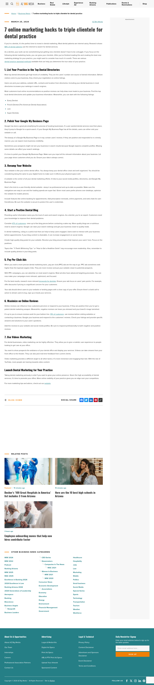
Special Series (79, 591)
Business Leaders (12, 612)
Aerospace (9, 594)
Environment (44, 603)
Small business (79, 583)
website (47, 383)
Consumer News (45, 582)
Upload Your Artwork (50, 662)
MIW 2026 (9, 557)
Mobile (76, 576)
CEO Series (46, 557)
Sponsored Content (49, 667)
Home (13, 13)
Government (44, 611)
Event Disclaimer (85, 660)
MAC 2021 (52, 567)
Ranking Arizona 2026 (14, 587)
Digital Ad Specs (48, 647)
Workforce (77, 613)
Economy (42, 592)
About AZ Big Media (12, 642)
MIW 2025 (9, 572)
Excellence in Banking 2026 (16, 579)
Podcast (8, 565)
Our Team (8, 647)
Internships (9, 652)
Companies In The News (54, 564)
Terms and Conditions (87, 666)
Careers (8, 657)
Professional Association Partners (18, 662)
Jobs (75, 565)
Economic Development (48, 585)
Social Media (78, 587)
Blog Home (15, 400)
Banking (8, 598)
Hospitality (77, 561)
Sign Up (133, 654)
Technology (77, 598)
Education (43, 596)
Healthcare (77, 557)
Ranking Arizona (11, 568)
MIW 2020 (49, 578)
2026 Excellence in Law (14, 583)
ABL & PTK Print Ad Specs (52, 657)
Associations (47, 589)
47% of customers (19, 223)
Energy (41, 600)
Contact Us (9, 667)
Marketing (77, 572)
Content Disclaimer (86, 647)
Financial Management (48, 607)
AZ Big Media (97, 21)
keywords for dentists (47, 281)
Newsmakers (47, 561)
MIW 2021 (49, 574)
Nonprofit (11, 609)
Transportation (79, 602)
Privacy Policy (84, 642)
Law (74, 568)
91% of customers (57, 314)
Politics (76, 579)
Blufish (52, 681)
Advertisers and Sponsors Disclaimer (89, 654)
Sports (75, 594)
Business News (24, 13)
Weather (76, 609)
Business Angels (11, 605)
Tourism (76, 605)
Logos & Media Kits (49, 642)
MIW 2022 (9, 561)
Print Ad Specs (47, 652)
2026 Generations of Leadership (18, 591)
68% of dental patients (13, 46)
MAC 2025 (9, 576)
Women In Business (50, 571)
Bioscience (9, 602)
